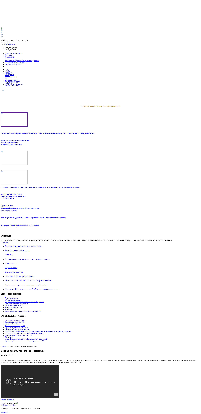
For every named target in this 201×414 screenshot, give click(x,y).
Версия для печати (7, 399)
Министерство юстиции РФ (15, 326)
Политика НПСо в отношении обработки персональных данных (32, 289)
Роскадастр (9, 337)
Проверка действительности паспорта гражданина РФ (24, 341)
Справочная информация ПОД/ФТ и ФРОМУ (14, 84)
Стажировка (10, 263)
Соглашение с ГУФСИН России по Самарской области (28, 280)
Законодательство (11, 298)
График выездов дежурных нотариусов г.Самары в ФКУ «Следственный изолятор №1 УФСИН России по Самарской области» (48, 133)
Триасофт (8, 309)
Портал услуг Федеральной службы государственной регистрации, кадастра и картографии (38, 331)
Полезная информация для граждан (20, 276)
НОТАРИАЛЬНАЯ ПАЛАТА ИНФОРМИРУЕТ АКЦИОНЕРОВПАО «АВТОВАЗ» (13, 196)
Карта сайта (5, 412)
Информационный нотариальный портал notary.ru (23, 311)
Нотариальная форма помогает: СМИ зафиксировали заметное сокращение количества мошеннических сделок (40, 187)
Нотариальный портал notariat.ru (16, 304)
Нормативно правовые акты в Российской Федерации (24, 302)
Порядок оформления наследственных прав (23, 246)
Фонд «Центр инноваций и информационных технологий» (26, 339)
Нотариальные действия (13, 59)
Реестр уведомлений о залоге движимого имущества (12, 82)
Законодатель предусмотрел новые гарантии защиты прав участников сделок (33, 218)
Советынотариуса (8, 72)
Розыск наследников (9, 74)
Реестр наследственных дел (11, 77)
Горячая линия (11, 268)
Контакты (8, 55)
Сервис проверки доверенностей (11, 79)
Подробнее (5, 242)
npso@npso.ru (10, 44)
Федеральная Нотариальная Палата (17, 329)
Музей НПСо (10, 57)
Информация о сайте (8, 405)
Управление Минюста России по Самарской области (24, 333)
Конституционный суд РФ (14, 322)
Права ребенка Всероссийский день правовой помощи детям (20, 207)
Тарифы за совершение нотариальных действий (25, 285)
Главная (4, 346)
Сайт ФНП (7, 70)
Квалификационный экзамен (17, 250)
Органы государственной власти (16, 328)
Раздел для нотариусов (13, 64)
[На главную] (2, 28)
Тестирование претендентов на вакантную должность (27, 259)
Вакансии (9, 255)
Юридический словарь (13, 300)
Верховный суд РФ (12, 324)
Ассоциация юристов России (15, 320)
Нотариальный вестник (13, 307)
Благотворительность (14, 272)
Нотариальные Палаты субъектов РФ (18, 335)
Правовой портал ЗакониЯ (14, 305)
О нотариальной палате (13, 53)
